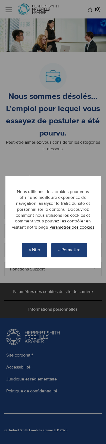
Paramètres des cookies (71, 227)
